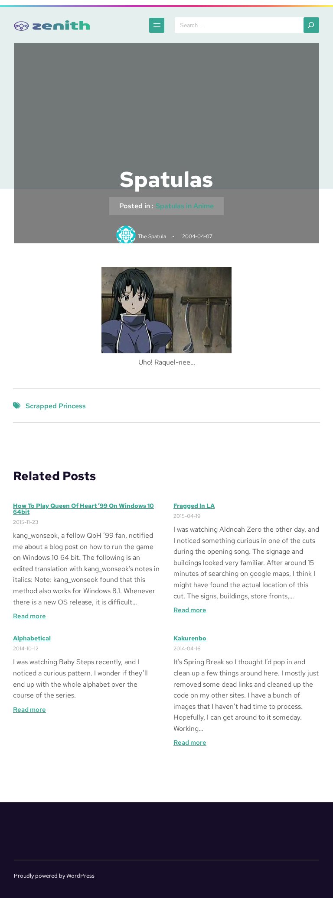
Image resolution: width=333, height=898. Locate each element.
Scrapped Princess (56, 405)
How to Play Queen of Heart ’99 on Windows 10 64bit (83, 509)
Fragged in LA (194, 506)
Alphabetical (32, 638)
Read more (29, 616)
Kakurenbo (189, 638)
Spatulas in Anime (185, 205)
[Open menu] (156, 25)
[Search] (311, 25)
